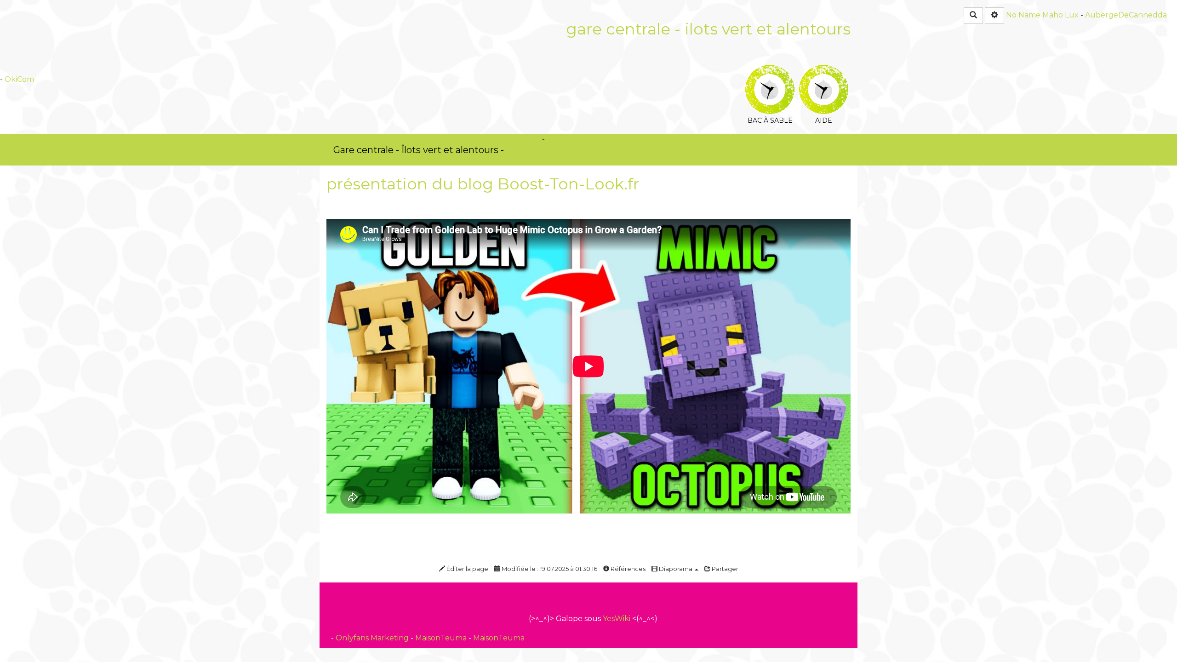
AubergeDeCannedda (1126, 15)
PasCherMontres (541, 149)
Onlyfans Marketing (373, 637)
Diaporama (675, 568)
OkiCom (19, 79)
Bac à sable (770, 71)
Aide (824, 71)
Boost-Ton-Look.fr (568, 184)
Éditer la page (466, 568)
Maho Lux (1060, 15)
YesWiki (616, 618)
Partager (724, 568)
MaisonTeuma (442, 637)
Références (627, 568)
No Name (1023, 15)
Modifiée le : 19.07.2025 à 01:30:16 (548, 568)
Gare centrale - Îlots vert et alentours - (418, 149)
